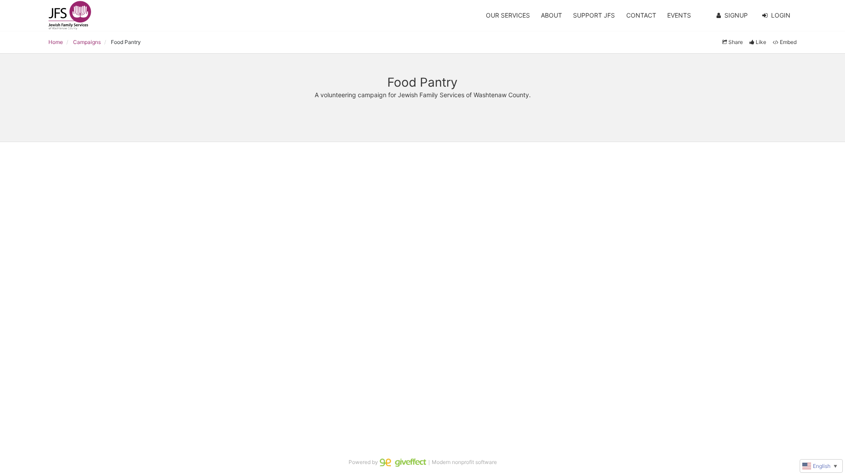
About (551, 15)
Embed (788, 42)
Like (761, 42)
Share (735, 42)
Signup (736, 15)
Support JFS (594, 15)
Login (780, 15)
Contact (641, 15)
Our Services (508, 15)
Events (679, 15)
